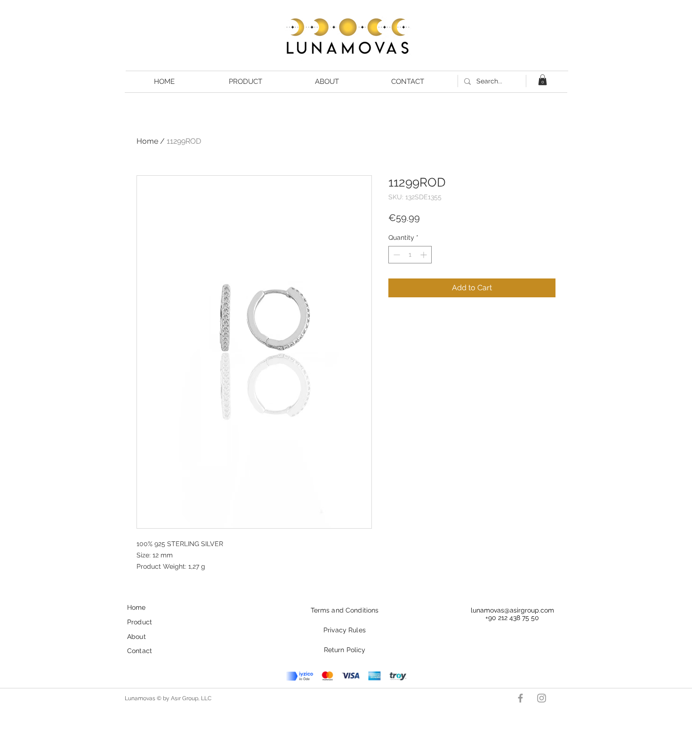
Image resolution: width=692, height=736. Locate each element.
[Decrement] (396, 254)
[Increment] (424, 254)
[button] (542, 79)
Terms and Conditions (345, 610)
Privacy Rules (344, 630)
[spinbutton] (410, 254)
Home (147, 141)
